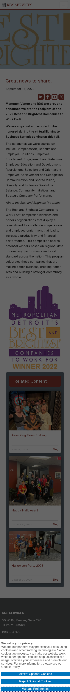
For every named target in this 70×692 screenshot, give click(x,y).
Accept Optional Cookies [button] (35, 674)
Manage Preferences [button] (35, 688)
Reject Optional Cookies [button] (35, 681)
